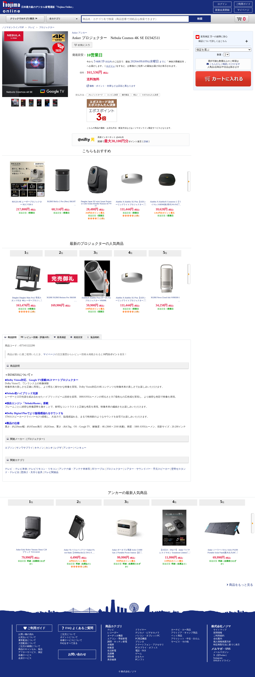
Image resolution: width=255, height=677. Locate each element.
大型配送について (27, 643)
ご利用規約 (218, 635)
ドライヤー (140, 629)
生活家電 (111, 650)
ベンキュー (80, 447)
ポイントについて (69, 637)
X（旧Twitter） (220, 655)
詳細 (146, 141)
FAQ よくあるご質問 (79, 628)
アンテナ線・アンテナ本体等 (74, 468)
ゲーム (138, 653)
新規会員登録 (222, 10)
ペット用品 (176, 635)
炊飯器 (110, 647)
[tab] (10, 337)
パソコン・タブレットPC (147, 635)
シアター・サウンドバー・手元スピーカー (147, 468)
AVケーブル (98, 468)
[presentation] (10, 337)
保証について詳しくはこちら (212, 41)
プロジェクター (46, 27)
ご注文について (68, 634)
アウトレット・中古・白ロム (185, 638)
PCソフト (139, 659)
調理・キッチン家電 (117, 641)
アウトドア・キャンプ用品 (184, 632)
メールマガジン (221, 652)
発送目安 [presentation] (78, 337)
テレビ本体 (21, 468)
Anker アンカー (79, 32)
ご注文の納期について (29, 646)
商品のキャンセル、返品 (30, 649)
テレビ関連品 (51, 472)
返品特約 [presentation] (94, 337)
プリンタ (139, 641)
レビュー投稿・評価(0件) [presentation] (37, 337)
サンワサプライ (24, 447)
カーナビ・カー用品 (181, 629)
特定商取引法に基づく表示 (226, 644)
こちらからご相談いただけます (224, 64)
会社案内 (217, 638)
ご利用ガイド (243, 4)
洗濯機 (110, 653)
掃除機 (110, 656)
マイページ (243, 10)
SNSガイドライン (221, 660)
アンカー (68, 447)
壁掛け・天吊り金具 (31, 472)
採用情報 (217, 632)
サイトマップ (220, 629)
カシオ (49, 447)
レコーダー (112, 632)
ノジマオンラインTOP (13, 27)
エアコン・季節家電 (117, 638)
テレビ (31, 27)
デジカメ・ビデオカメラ (147, 632)
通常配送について (27, 640)
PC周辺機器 (141, 638)
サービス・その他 (180, 641)
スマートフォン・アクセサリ (149, 644)
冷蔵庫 (110, 644)
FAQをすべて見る (68, 643)
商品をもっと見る (240, 584)
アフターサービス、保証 (30, 652)
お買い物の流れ (26, 634)
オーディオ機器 (115, 635)
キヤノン (39, 447)
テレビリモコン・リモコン (43, 468)
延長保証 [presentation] (61, 337)
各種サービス (24, 655)
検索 (199, 18)
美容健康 (111, 659)
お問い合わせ (77, 654)
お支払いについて (27, 637)
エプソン (10, 447)
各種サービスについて (71, 640)
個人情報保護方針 (222, 641)
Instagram (218, 658)
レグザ (58, 447)
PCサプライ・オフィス (146, 647)
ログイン (222, 4)
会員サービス (24, 658)
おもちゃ (139, 656)
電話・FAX (140, 650)
